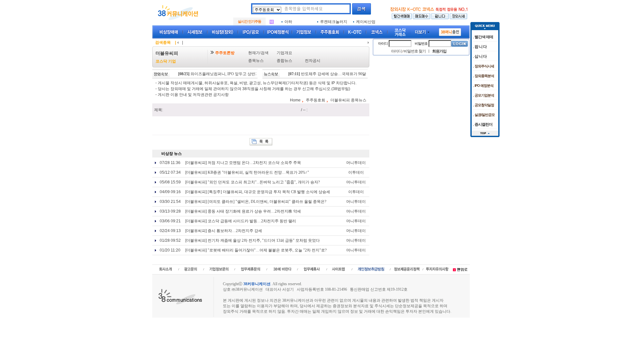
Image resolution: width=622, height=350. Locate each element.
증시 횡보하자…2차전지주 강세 (235, 230)
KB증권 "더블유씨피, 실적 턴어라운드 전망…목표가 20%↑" (258, 172)
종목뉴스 (256, 60)
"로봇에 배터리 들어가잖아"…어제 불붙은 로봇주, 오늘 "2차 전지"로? (267, 250)
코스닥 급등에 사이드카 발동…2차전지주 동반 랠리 (252, 221)
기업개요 (284, 53)
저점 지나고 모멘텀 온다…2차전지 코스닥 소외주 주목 (254, 162)
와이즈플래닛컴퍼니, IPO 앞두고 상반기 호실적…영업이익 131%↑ (238, 74)
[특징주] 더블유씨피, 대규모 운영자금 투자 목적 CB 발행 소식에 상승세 (269, 192)
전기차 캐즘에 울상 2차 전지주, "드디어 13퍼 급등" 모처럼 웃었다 (264, 240)
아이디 (383, 43)
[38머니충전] (450, 31)
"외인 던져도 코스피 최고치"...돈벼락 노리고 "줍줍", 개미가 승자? (264, 182)
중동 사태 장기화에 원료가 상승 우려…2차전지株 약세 (254, 211)
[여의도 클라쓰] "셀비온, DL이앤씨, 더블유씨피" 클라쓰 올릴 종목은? (267, 201)
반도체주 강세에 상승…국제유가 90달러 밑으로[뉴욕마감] (342, 74)
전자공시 (312, 60)
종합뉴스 (284, 60)
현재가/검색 (258, 53)
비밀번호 (421, 43)
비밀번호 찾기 (415, 51)
